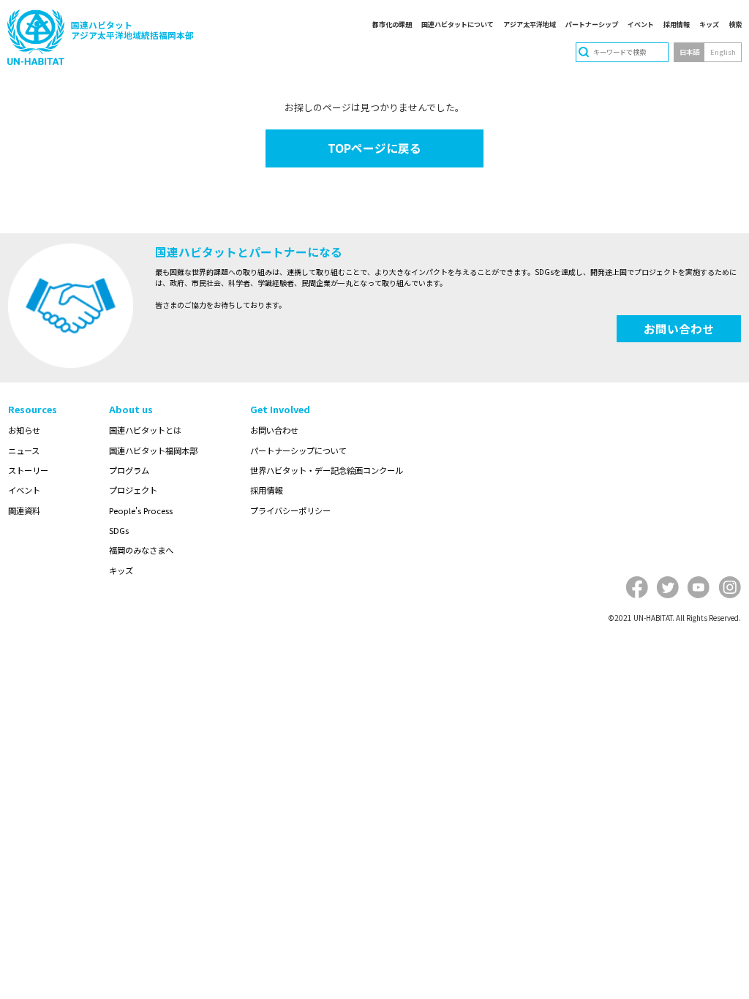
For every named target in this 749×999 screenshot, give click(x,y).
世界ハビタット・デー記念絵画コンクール (326, 470)
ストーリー (28, 470)
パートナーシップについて (298, 450)
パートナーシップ (591, 24)
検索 (735, 24)
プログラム (129, 470)
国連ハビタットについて (457, 24)
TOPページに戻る (374, 148)
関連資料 (24, 510)
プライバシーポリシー (290, 510)
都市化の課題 (392, 24)
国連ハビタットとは (145, 430)
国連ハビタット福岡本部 (153, 450)
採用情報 (676, 24)
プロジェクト (133, 490)
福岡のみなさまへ (141, 550)
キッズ (709, 24)
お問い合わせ (679, 328)
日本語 (689, 52)
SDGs (119, 530)
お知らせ (24, 430)
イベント (641, 24)
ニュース (23, 450)
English (723, 52)
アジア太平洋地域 (529, 24)
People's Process (141, 510)
